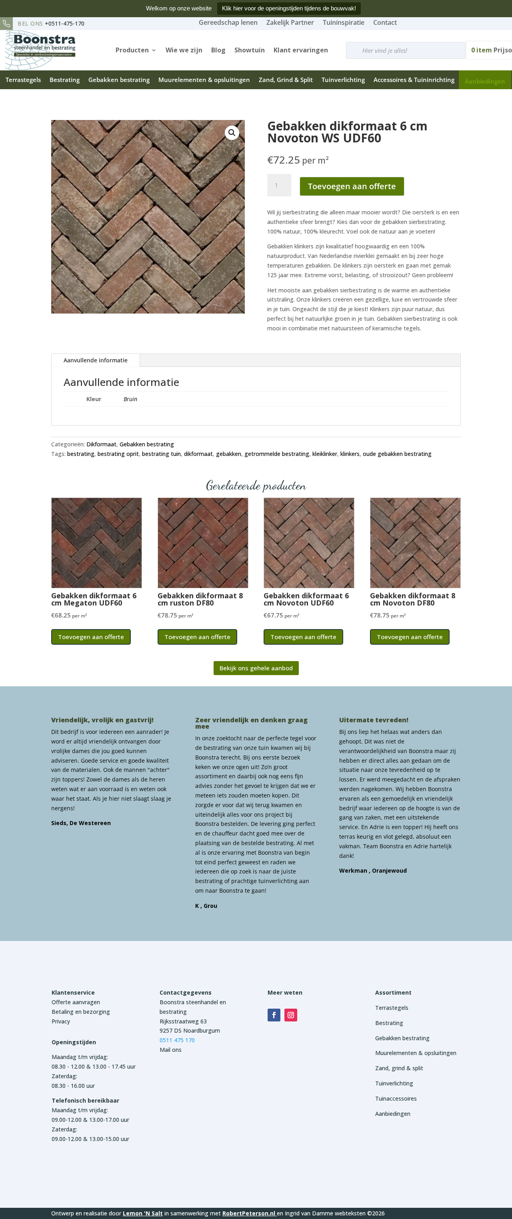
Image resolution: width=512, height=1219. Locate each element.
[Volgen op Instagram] (290, 1015)
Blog (218, 50)
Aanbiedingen (485, 81)
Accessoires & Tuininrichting (414, 80)
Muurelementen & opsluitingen (204, 80)
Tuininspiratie (343, 22)
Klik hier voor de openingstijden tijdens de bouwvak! (289, 8)
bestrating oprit (118, 454)
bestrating (80, 454)
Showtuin (249, 50)
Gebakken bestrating (119, 80)
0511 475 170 (177, 1040)
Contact (385, 22)
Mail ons (171, 1049)
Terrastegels (23, 80)
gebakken (228, 454)
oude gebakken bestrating (397, 454)
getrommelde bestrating (276, 454)
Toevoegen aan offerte (352, 186)
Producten (132, 50)
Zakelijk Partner (290, 22)
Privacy (61, 1021)
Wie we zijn (184, 50)
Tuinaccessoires (396, 1098)
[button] (232, 133)
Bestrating (65, 80)
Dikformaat (101, 444)
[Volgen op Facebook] (274, 1015)
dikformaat (198, 454)
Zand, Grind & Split (286, 80)
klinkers (350, 454)
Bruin (130, 399)
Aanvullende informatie (96, 360)
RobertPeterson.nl (248, 1213)
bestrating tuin (161, 454)
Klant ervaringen (301, 50)
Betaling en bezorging (81, 1011)
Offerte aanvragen (76, 1002)
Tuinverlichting (343, 80)
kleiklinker (324, 454)
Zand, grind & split (399, 1068)
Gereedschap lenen (228, 22)
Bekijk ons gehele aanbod (256, 668)
